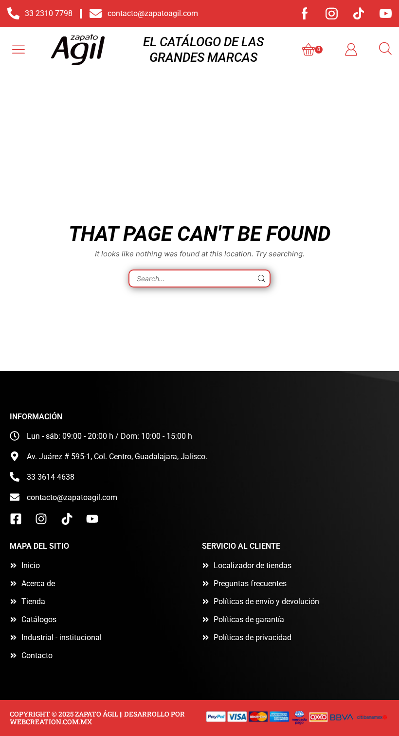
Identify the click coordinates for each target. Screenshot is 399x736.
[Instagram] (332, 13)
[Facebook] (305, 13)
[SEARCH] (262, 278)
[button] (18, 49)
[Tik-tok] (358, 13)
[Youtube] (386, 13)
